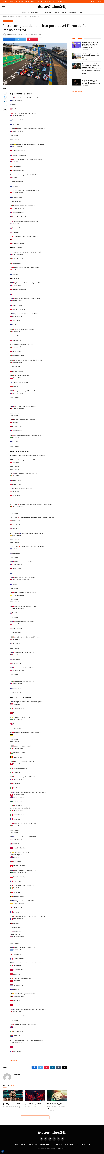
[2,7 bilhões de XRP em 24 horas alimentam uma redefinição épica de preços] (13, 1095)
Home (5, 1)
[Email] (4, 109)
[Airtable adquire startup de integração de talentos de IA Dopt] (76, 56)
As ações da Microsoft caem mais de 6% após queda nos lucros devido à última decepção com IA (90, 45)
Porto (64, 12)
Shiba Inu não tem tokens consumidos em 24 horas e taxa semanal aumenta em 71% (56, 1105)
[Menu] (3, 6)
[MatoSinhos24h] (52, 6)
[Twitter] (4, 97)
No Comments (29, 34)
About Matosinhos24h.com (16, 1)
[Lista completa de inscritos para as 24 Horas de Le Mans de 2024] (35, 64)
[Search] (101, 1)
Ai (41, 12)
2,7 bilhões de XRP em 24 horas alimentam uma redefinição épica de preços (12, 1105)
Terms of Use (61, 1)
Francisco (10, 34)
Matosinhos (72, 12)
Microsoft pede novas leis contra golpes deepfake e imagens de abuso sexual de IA (91, 81)
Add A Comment (35, 1117)
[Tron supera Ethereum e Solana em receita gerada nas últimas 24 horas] (35, 1095)
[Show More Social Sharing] (40, 39)
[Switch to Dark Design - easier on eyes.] (98, 1)
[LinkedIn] (4, 101)
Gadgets (56, 12)
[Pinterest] (4, 105)
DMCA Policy (47, 1)
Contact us (39, 1)
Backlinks (48, 12)
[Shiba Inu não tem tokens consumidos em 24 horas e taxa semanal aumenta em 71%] (57, 1095)
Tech (80, 12)
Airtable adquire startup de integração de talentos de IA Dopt (90, 55)
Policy (54, 1)
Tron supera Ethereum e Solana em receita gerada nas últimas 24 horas (35, 1105)
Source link (13, 1060)
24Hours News (33, 12)
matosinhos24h (62, 1148)
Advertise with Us (29, 1)
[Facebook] (4, 92)
